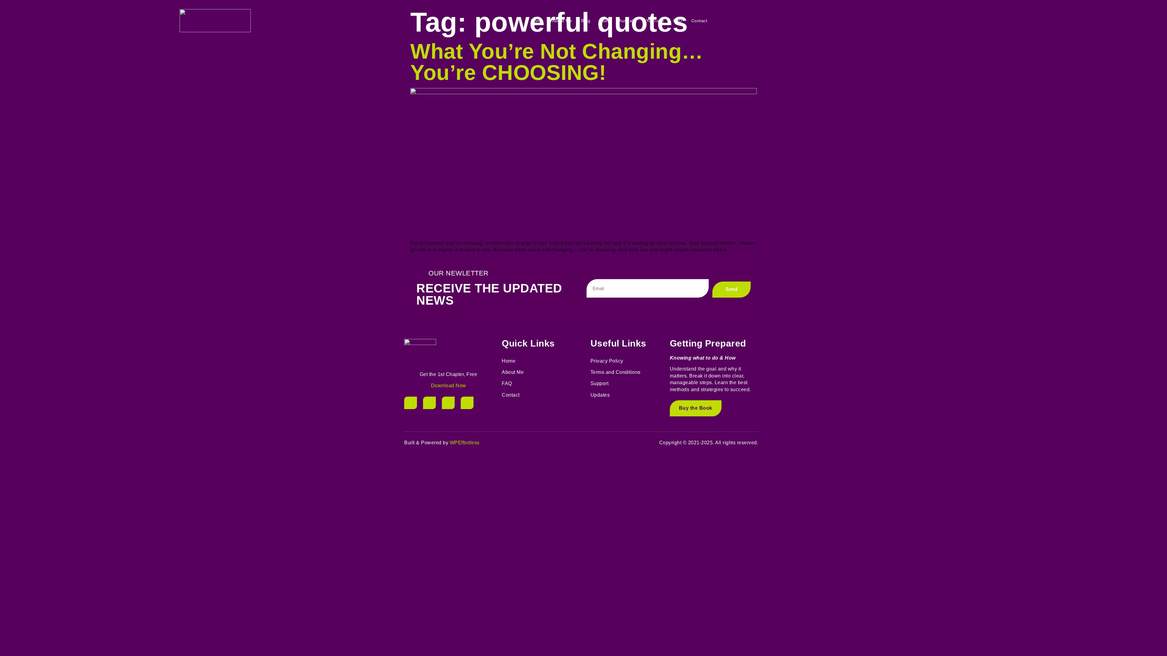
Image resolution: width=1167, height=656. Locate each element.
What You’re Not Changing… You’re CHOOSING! (556, 61)
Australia (628, 20)
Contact (699, 20)
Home (537, 20)
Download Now (448, 385)
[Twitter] (429, 403)
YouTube (655, 20)
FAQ (677, 20)
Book (604, 20)
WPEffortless (465, 442)
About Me (562, 20)
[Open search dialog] (989, 21)
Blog (585, 20)
